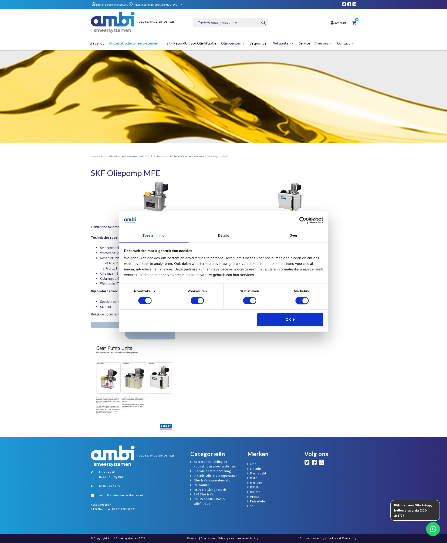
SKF (252, 506)
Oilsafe (255, 492)
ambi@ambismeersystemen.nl (121, 495)
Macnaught (258, 473)
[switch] (197, 300)
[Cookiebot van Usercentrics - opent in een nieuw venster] (302, 220)
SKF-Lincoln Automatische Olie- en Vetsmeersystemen (171, 156)
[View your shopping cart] (354, 22)
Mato (253, 478)
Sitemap (192, 538)
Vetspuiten (282, 43)
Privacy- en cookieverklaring (238, 538)
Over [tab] (293, 236)
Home (94, 156)
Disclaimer (208, 538)
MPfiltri (255, 487)
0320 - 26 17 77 (173, 4)
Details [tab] (223, 236)
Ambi (253, 464)
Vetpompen (259, 43)
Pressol (255, 497)
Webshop (97, 43)
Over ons (322, 43)
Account (340, 23)
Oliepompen (231, 43)
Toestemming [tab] (153, 236)
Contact (343, 43)
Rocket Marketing (344, 538)
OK (288, 320)
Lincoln (255, 469)
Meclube (256, 483)
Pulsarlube (258, 501)
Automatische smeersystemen (133, 43)
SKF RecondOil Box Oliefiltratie (191, 43)
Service (304, 43)
